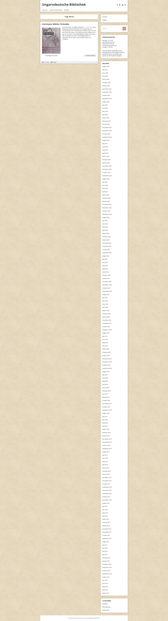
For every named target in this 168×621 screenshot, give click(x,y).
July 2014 (104, 455)
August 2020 (105, 294)
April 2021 (105, 269)
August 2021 (105, 256)
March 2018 (105, 387)
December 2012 (106, 490)
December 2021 (106, 243)
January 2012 (106, 525)
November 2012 (107, 493)
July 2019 (104, 336)
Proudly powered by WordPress (76, 618)
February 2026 (106, 82)
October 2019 (106, 326)
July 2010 (104, 580)
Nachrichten (105, 610)
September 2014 (107, 448)
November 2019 (107, 323)
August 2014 (105, 452)
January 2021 (106, 278)
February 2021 (106, 275)
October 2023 (106, 172)
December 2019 (106, 320)
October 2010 (106, 570)
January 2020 (106, 317)
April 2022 (105, 230)
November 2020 (107, 285)
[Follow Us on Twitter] (120, 5)
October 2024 (106, 134)
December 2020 (106, 281)
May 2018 (105, 381)
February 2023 (106, 198)
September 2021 (107, 253)
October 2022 (106, 211)
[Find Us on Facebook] (117, 5)
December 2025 (106, 89)
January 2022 (106, 240)
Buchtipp (54, 62)
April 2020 (105, 307)
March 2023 (105, 195)
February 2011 (106, 558)
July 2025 (104, 105)
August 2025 (105, 102)
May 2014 (105, 461)
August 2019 (105, 333)
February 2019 (106, 352)
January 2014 (106, 474)
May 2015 (105, 423)
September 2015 (107, 410)
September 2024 (107, 137)
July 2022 (104, 220)
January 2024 (106, 163)
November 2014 (107, 442)
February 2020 (106, 314)
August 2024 (105, 140)
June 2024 (105, 147)
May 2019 (105, 342)
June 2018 (105, 378)
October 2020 (106, 288)
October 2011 (106, 535)
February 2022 (106, 236)
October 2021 (106, 249)
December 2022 (106, 204)
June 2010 (105, 583)
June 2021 (105, 262)
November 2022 (107, 208)
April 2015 (105, 426)
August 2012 (105, 503)
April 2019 (105, 346)
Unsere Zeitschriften (56, 10)
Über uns (45, 10)
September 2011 (107, 538)
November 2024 (107, 131)
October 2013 (106, 484)
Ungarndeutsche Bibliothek (64, 4)
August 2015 (105, 413)
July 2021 (104, 259)
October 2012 (106, 497)
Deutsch (104, 17)
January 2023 (106, 201)
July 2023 (104, 182)
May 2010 (105, 586)
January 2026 (106, 86)
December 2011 (106, 529)
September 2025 (107, 98)
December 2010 (106, 564)
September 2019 (107, 330)
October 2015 (106, 407)
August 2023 (105, 179)
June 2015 (105, 420)
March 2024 (105, 156)
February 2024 (106, 159)
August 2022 (105, 217)
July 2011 (104, 545)
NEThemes (97, 618)
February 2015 (106, 432)
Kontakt (66, 10)
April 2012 (105, 516)
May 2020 (105, 304)
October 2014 (106, 445)
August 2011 (105, 542)
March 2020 (105, 310)
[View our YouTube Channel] (122, 5)
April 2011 (105, 554)
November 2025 (107, 92)
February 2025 (106, 121)
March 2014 (105, 468)
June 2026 (105, 73)
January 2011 (106, 561)
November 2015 (107, 403)
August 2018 (105, 371)
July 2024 (104, 143)
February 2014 (106, 471)
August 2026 (105, 66)
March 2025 (105, 118)
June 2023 (105, 185)
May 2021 (105, 265)
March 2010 (105, 593)
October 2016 (106, 400)
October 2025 (106, 95)
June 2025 (105, 108)
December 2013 (106, 477)
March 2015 (105, 429)
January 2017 (106, 397)
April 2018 (105, 384)
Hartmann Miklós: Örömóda (55, 24)
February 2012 (106, 522)
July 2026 (104, 70)
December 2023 (106, 166)
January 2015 (106, 436)
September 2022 (107, 214)
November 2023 (107, 169)
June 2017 (105, 394)
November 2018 (107, 362)
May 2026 (105, 76)
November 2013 (107, 481)
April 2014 (105, 464)
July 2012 (104, 506)
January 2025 (106, 124)
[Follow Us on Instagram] (125, 5)
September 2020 (107, 291)
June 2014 (105, 458)
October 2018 (106, 365)
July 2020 (104, 297)
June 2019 (105, 339)
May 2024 (105, 150)
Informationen (106, 607)
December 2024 (106, 127)
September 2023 (107, 175)
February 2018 (106, 391)
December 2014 (106, 439)
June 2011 (105, 548)
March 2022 (105, 233)
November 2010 (107, 567)
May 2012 (105, 513)
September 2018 (107, 368)
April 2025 (105, 114)
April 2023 (105, 192)
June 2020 (105, 301)
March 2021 (105, 272)
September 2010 (107, 574)
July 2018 (104, 375)
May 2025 (105, 111)
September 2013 (107, 487)
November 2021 (107, 246)
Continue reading (90, 56)
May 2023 (105, 188)
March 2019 (105, 349)
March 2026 (105, 79)
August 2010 (105, 577)
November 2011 (107, 532)
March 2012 (105, 519)
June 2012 (105, 509)
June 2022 (105, 224)
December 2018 (106, 359)
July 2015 (104, 416)
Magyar (104, 20)
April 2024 (105, 153)
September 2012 (107, 500)
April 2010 (105, 590)
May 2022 (105, 227)
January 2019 (106, 355)
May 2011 (105, 551)
